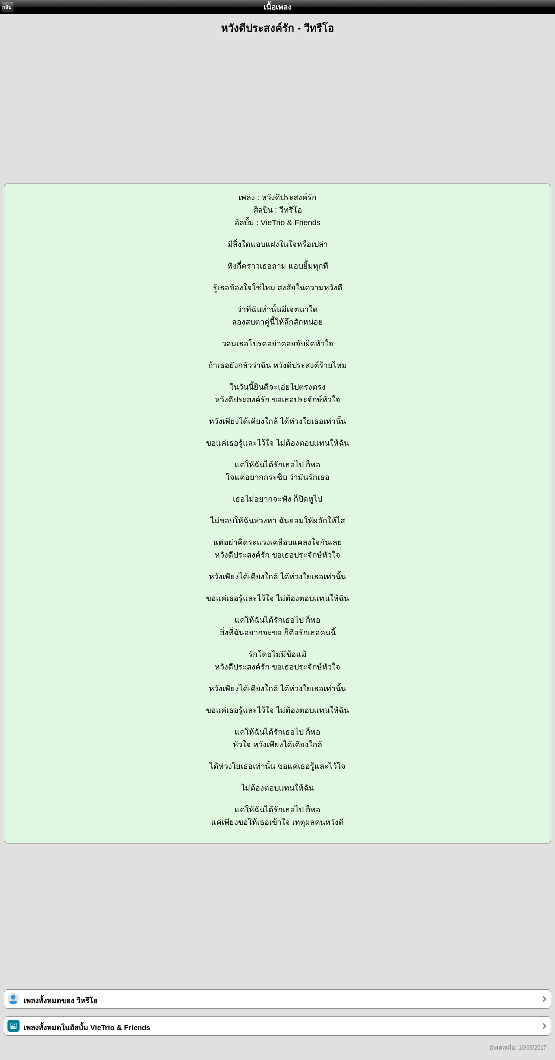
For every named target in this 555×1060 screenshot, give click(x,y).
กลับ (7, 7)
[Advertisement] (277, 105)
